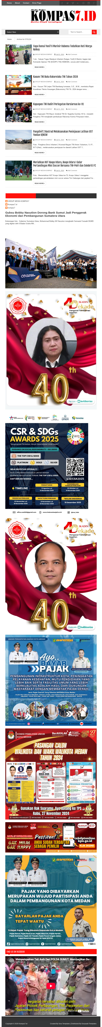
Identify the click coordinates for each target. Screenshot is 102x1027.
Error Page (36, 3)
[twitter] (67, 3)
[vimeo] (72, 3)
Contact (26, 3)
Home (9, 3)
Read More (39, 67)
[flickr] (78, 3)
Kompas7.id (12, 204)
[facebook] (62, 3)
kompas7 (11, 208)
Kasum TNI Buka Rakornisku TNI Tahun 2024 (55, 76)
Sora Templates (64, 1024)
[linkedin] (88, 3)
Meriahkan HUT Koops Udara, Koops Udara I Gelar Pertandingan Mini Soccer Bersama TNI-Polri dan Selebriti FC (64, 164)
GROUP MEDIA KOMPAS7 (18, 201)
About (17, 3)
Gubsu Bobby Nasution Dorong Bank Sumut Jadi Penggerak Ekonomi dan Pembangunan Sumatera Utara (45, 214)
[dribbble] (83, 3)
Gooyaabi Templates (89, 1024)
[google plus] (94, 3)
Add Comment (72, 54)
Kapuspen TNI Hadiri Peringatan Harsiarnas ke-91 (58, 104)
